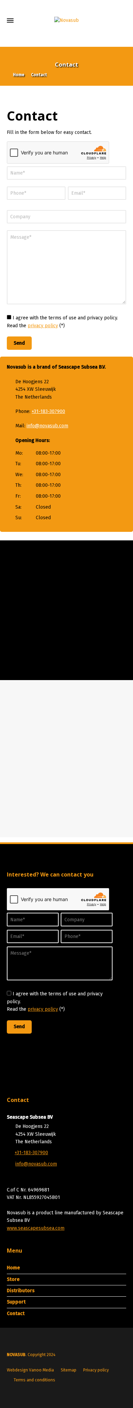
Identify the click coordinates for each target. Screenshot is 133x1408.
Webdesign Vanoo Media (30, 1370)
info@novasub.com (47, 426)
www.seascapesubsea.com (35, 1228)
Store (13, 1279)
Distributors (20, 1291)
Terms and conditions (34, 1380)
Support (16, 1302)
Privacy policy (96, 1370)
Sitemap (68, 1370)
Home (13, 1268)
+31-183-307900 (48, 411)
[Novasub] (66, 21)
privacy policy (43, 326)
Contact (16, 1313)
